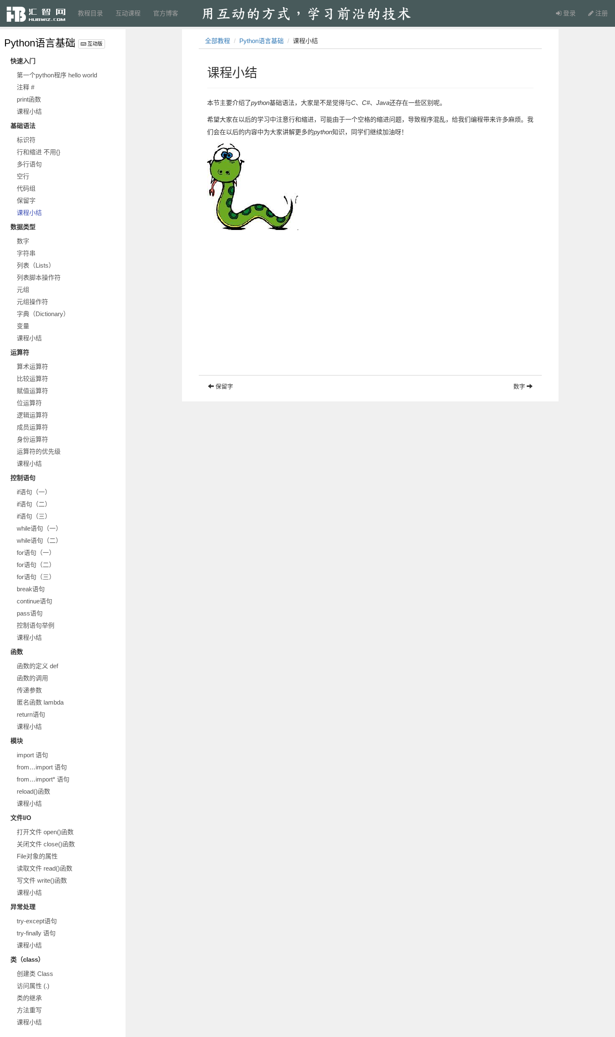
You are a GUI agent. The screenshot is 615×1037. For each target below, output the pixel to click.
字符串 (26, 253)
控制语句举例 (35, 625)
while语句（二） (39, 540)
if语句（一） (34, 492)
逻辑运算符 (32, 415)
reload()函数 (33, 791)
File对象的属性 (37, 856)
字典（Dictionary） (43, 313)
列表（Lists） (36, 265)
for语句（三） (36, 576)
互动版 (94, 44)
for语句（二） (36, 564)
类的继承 (29, 997)
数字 (23, 241)
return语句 (31, 714)
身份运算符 (32, 439)
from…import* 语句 (43, 779)
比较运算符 (32, 378)
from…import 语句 (42, 767)
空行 (23, 176)
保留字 (26, 200)
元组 (23, 289)
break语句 (31, 589)
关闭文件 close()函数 (46, 844)
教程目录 (90, 13)
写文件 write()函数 (42, 880)
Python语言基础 (39, 43)
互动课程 (128, 13)
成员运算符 (32, 427)
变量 (23, 325)
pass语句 (30, 613)
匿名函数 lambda (40, 702)
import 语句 (32, 755)
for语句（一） (36, 552)
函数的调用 (32, 678)
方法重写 (29, 1010)
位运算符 (29, 402)
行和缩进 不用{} (38, 152)
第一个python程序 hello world (57, 75)
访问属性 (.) (33, 985)
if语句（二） (34, 504)
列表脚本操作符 (39, 277)
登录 (568, 13)
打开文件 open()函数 (45, 831)
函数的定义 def (37, 665)
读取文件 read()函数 (44, 868)
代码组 (26, 188)
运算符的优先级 (39, 451)
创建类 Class (35, 973)
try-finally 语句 (36, 933)
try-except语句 (37, 921)
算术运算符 (32, 366)
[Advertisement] (370, 316)
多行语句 (29, 164)
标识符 (26, 139)
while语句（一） (39, 528)
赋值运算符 (32, 390)
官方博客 (165, 13)
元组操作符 (32, 301)
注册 (601, 13)
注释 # (25, 87)
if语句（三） (34, 516)
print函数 (29, 99)
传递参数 (29, 690)
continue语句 (34, 601)
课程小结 (29, 111)
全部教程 (217, 40)
